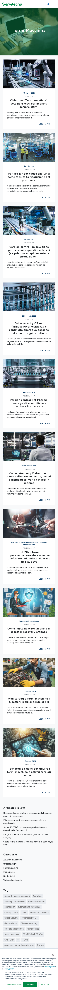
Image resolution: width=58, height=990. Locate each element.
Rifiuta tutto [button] (45, 984)
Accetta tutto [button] (29, 984)
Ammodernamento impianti (17, 896)
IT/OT (25, 939)
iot (18, 939)
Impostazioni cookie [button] (14, 984)
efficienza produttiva (14, 929)
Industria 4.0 (9, 872)
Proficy (40, 945)
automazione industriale (29, 907)
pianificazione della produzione (19, 945)
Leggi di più (44, 124)
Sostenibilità (9, 876)
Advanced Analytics (12, 859)
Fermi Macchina (10, 868)
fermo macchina (11, 934)
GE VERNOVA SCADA (33, 934)
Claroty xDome (11, 912)
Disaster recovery (29, 923)
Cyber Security (11, 918)
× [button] (53, 954)
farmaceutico (33, 929)
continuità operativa (39, 912)
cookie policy (50, 967)
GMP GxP (9, 939)
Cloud (24, 912)
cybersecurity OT (29, 918)
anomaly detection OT (14, 901)
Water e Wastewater (13, 880)
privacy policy (8, 969)
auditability (9, 907)
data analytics (10, 923)
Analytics (37, 896)
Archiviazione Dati (36, 901)
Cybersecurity (9, 864)
